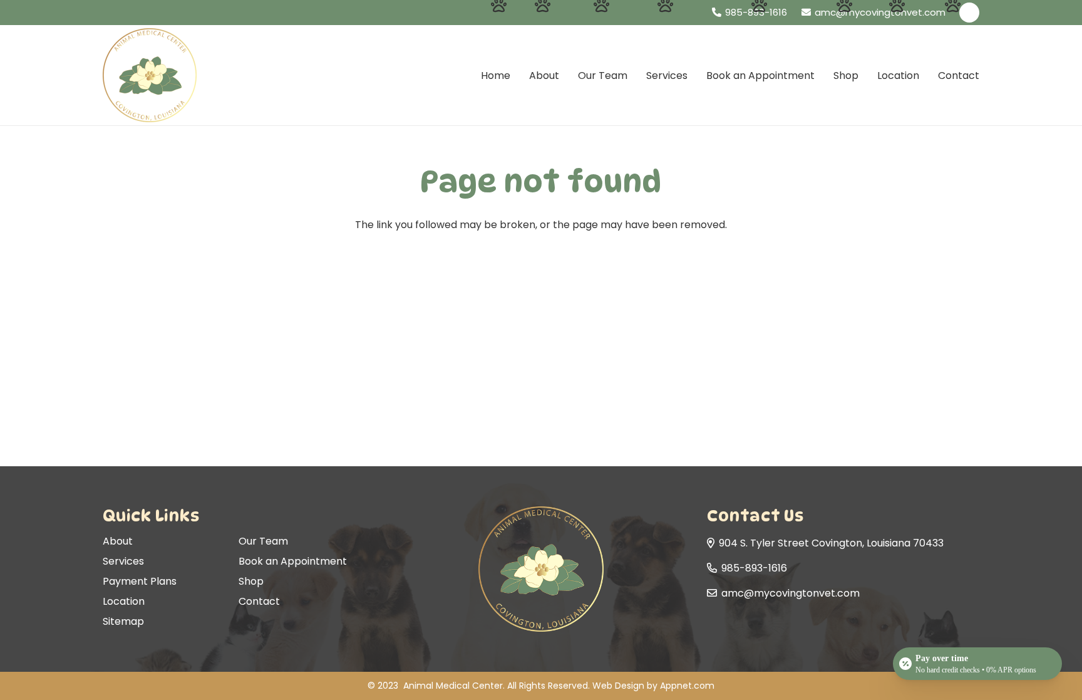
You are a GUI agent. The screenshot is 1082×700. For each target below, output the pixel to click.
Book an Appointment (293, 561)
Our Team (263, 541)
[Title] (969, 13)
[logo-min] (150, 75)
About (118, 541)
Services (123, 561)
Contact (259, 601)
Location (124, 601)
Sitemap (123, 621)
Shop (251, 581)
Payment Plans (140, 581)
